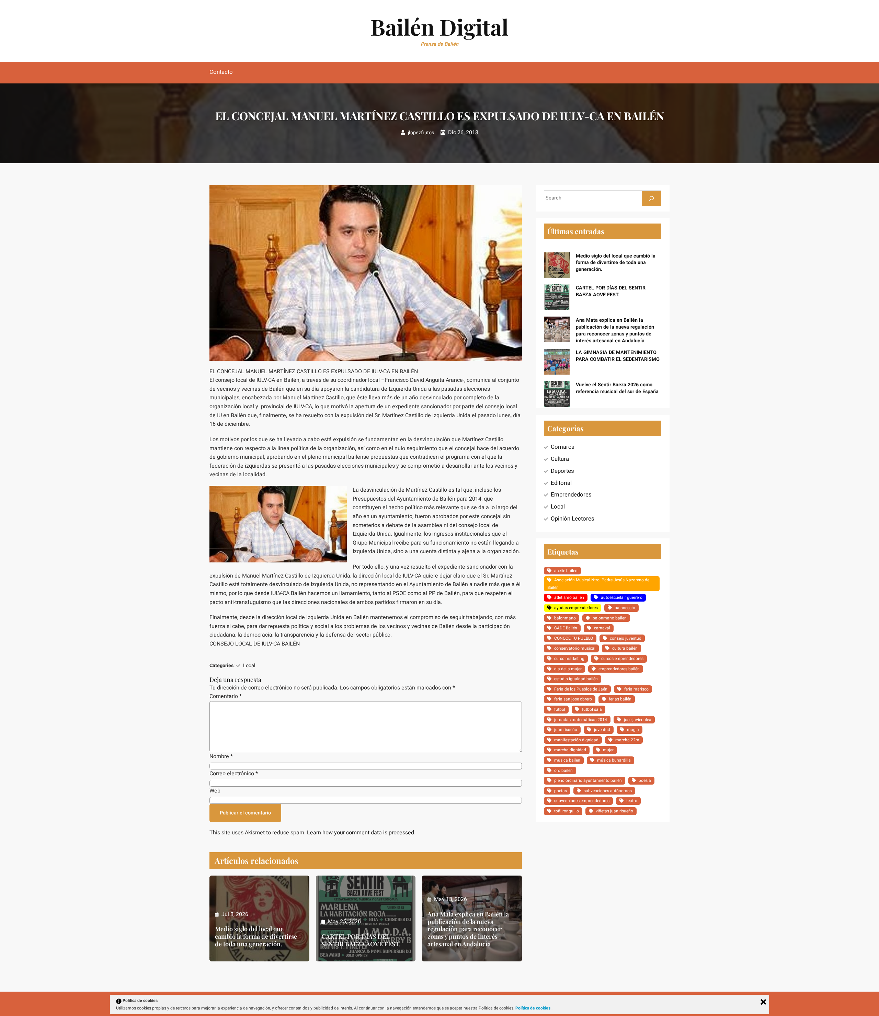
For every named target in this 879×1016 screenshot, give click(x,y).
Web (214, 791)
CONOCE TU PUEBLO (573, 638)
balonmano (565, 618)
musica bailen (567, 760)
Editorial (561, 483)
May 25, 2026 (344, 921)
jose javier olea (637, 720)
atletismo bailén (569, 597)
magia (633, 730)
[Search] (651, 198)
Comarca (562, 447)
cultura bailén (625, 648)
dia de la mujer (568, 669)
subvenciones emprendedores (581, 801)
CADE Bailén (565, 628)
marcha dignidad (570, 750)
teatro (631, 801)
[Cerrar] (763, 1002)
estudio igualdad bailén (576, 679)
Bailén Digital (439, 26)
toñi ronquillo (566, 811)
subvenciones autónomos (608, 791)
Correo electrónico (233, 773)
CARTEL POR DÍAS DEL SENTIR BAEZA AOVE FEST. (361, 940)
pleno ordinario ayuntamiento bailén (588, 780)
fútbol (559, 709)
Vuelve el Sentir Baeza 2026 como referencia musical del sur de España (617, 388)
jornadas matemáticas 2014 (580, 720)
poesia (645, 780)
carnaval (602, 628)
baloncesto (625, 608)
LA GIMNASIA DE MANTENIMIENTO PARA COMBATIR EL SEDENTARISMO (618, 356)
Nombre (221, 756)
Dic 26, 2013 (463, 132)
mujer (608, 750)
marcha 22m (627, 740)
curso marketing (569, 658)
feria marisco (636, 689)
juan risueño (565, 730)
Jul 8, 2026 (234, 914)
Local (249, 665)
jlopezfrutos (421, 132)
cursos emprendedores (622, 658)
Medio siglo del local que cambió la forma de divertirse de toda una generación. (256, 936)
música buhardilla (614, 760)
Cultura (560, 459)
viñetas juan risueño (614, 811)
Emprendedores (571, 494)
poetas (560, 791)
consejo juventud (625, 638)
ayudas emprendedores (576, 608)
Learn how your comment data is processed (360, 833)
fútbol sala (592, 709)
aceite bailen (566, 571)
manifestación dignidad (576, 740)
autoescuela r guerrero (621, 597)
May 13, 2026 (450, 899)
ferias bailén (620, 699)
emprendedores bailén (619, 669)
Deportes (562, 471)
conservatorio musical (574, 648)
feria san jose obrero (573, 699)
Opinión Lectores (572, 518)
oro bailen (563, 770)
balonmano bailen (610, 618)
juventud (602, 730)
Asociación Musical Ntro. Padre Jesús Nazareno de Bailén (598, 584)
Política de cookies (533, 1008)
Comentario (225, 696)
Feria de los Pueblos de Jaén (580, 689)
